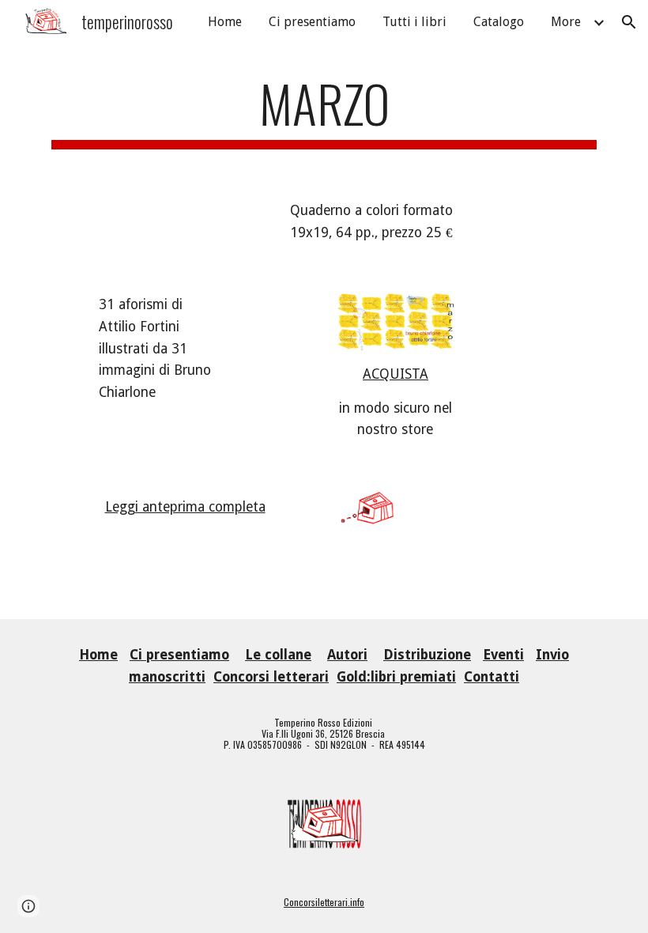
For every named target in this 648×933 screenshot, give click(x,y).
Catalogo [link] (498, 21)
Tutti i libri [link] (414, 21)
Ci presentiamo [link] (312, 21)
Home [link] (225, 21)
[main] (324, 111)
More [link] (566, 21)
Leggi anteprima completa (185, 507)
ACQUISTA (395, 374)
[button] (629, 22)
